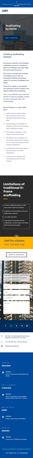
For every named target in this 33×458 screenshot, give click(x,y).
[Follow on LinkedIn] (16, 325)
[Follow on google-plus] (27, 325)
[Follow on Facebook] (16, 2)
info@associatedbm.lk (8, 4)
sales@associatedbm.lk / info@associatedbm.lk (16, 449)
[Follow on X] (11, 325)
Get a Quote (11, 38)
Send (26, 315)
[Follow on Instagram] (22, 325)
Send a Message (16, 254)
